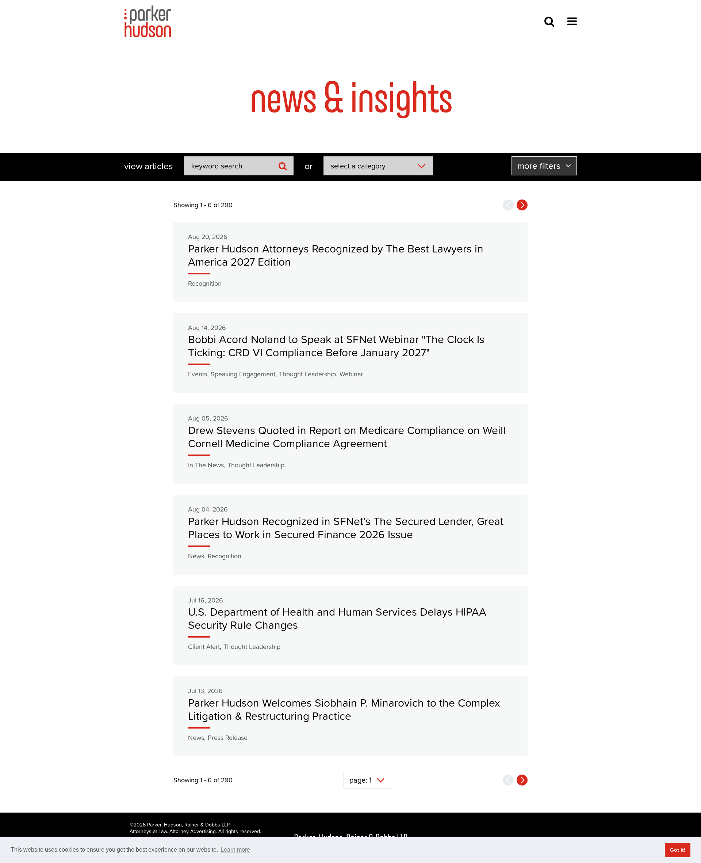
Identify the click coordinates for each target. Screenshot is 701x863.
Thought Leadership (307, 374)
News (196, 556)
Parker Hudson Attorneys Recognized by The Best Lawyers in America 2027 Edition (335, 255)
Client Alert (204, 646)
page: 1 (360, 780)
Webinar (351, 374)
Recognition (205, 283)
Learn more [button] (235, 850)
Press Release (228, 737)
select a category (358, 165)
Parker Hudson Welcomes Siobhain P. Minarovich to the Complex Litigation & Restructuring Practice (344, 709)
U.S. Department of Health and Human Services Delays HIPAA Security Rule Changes (337, 618)
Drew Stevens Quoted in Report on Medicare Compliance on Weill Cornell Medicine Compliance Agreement (347, 437)
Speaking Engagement (243, 374)
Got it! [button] (678, 850)
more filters (540, 165)
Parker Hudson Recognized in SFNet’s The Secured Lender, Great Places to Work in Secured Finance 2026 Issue (345, 528)
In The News (206, 465)
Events (197, 374)
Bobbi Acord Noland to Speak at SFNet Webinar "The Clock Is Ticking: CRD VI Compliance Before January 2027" (336, 346)
